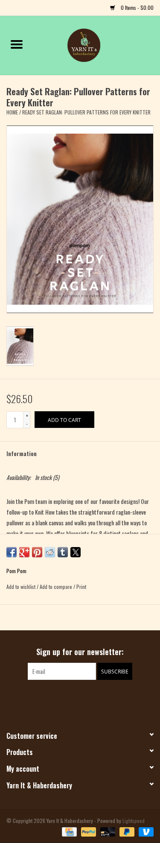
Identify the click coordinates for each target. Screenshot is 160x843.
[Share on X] (75, 552)
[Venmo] (145, 831)
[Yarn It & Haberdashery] (97, 44)
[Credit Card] (68, 831)
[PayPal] (87, 831)
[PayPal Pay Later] (126, 831)
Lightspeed (133, 820)
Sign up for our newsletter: (80, 651)
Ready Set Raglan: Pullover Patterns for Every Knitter (86, 112)
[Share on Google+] (24, 552)
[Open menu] (16, 44)
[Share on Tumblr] (63, 552)
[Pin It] (37, 552)
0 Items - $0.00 (136, 7)
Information (21, 453)
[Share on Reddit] (50, 552)
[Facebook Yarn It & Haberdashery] (72, 697)
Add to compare (56, 586)
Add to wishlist (21, 586)
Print (81, 586)
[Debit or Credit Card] (106, 831)
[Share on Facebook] (11, 552)
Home (12, 112)
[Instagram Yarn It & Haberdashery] (87, 697)
